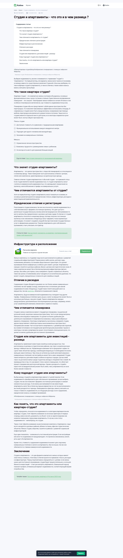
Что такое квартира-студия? (29, 31)
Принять (81, 553)
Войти (107, 5)
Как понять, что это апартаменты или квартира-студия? (38, 60)
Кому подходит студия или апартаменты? (33, 57)
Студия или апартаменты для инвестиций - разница (37, 54)
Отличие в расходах (26, 47)
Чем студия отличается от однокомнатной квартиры (44, 158)
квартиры (31, 291)
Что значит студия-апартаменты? (31, 34)
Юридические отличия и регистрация (32, 40)
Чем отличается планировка (29, 50)
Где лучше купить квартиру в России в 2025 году (44, 476)
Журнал (28, 5)
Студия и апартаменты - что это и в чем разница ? (34, 27)
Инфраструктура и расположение (31, 44)
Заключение (23, 63)
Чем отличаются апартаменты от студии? (33, 37)
